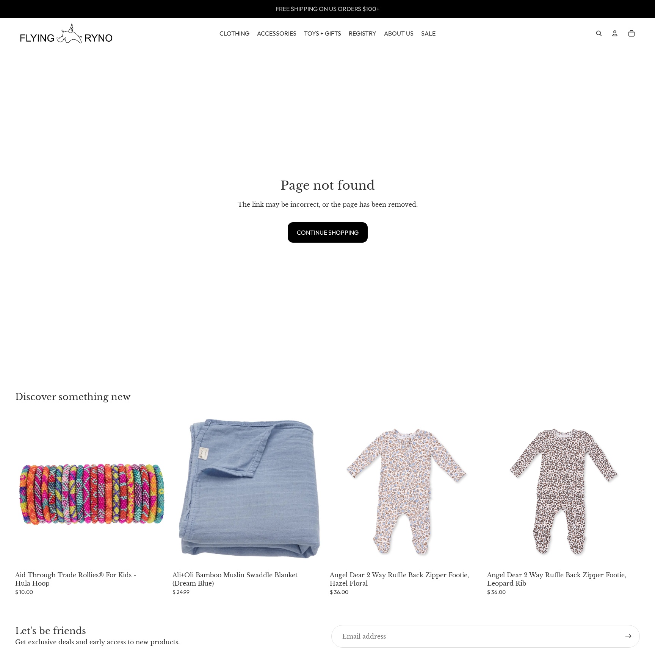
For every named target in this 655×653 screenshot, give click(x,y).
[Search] (599, 33)
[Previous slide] (341, 491)
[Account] (614, 33)
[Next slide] (471, 491)
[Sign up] (628, 636)
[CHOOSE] (471, 556)
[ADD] (156, 556)
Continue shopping (328, 232)
